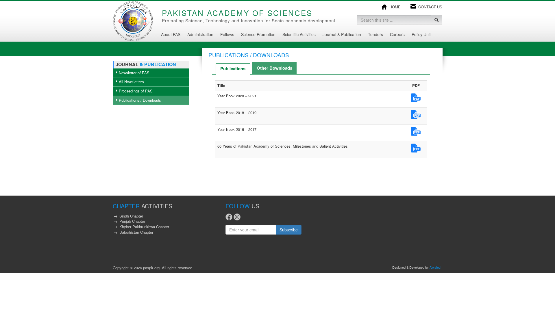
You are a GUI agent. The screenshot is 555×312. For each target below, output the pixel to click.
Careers (397, 34)
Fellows (227, 34)
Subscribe (289, 230)
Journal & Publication (342, 34)
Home (395, 7)
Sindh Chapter (131, 216)
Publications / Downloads (140, 100)
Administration (200, 34)
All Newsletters (131, 81)
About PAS (170, 34)
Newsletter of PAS (134, 72)
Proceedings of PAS (136, 91)
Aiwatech (436, 267)
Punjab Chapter (132, 221)
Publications (232, 68)
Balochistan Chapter (136, 232)
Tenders (375, 34)
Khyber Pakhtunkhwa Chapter (144, 226)
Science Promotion (258, 34)
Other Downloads (274, 68)
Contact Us (430, 7)
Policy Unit (421, 34)
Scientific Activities (299, 34)
